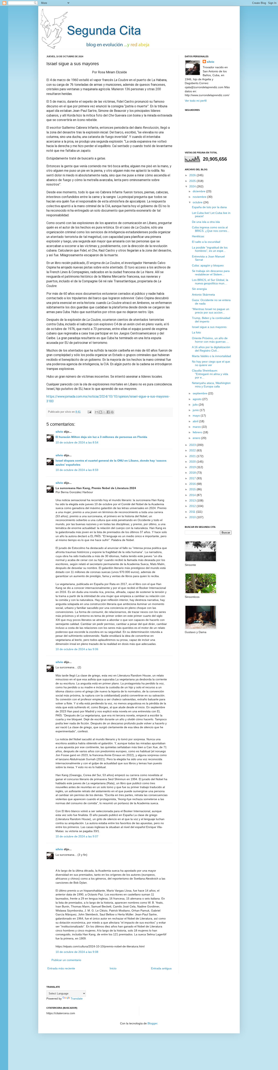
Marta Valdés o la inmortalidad (211, 356)
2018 (193, 472)
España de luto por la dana (209, 207)
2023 (193, 444)
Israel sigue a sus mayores (209, 327)
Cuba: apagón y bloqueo (208, 265)
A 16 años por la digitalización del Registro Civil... (211, 348)
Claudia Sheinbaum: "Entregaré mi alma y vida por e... (210, 374)
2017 (193, 478)
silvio (59, 431)
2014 (193, 495)
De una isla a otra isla (206, 221)
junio (196, 410)
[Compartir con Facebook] (108, 412)
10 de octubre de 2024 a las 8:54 (77, 442)
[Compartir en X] (104, 412)
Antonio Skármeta (203, 294)
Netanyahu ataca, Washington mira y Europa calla (211, 384)
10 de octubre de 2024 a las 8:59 (77, 470)
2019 (193, 467)
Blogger (152, 1023)
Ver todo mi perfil (196, 100)
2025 (193, 181)
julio (196, 404)
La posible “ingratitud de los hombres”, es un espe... (210, 249)
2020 (193, 461)
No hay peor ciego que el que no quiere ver (211, 363)
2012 (193, 506)
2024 (193, 186)
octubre (198, 202)
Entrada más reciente (61, 968)
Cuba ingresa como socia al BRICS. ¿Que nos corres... (210, 229)
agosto (197, 399)
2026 (193, 175)
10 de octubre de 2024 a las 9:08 (77, 951)
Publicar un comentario (66, 960)
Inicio (113, 968)
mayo (197, 415)
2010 (193, 517)
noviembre (200, 196)
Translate (77, 998)
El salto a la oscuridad (206, 241)
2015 (193, 489)
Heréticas (198, 236)
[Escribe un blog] (101, 412)
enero (197, 438)
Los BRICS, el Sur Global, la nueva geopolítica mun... (210, 281)
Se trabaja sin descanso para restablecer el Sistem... (211, 272)
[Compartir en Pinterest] (112, 412)
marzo (197, 426)
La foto (196, 332)
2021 (193, 456)
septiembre (200, 393)
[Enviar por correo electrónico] (97, 412)
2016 (193, 483)
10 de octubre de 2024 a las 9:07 (77, 836)
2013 (193, 500)
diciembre (199, 191)
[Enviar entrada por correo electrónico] (89, 411)
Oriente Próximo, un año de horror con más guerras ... (210, 340)
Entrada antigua (161, 968)
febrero (198, 432)
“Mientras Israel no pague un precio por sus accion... (210, 310)
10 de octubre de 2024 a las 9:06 (77, 649)
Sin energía (199, 288)
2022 (193, 450)
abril (196, 421)
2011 (192, 511)
